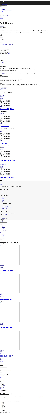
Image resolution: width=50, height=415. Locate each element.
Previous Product (2, 17)
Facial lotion (4, 143)
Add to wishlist (2, 26)
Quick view (1, 97)
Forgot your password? (7, 370)
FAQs (2, 192)
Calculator (1, 385)
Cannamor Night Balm (7, 109)
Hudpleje (9, 53)
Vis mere (1, 359)
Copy (8, 49)
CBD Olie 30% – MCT (7, 271)
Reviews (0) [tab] (3, 63)
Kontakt (3, 191)
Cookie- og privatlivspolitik (5, 206)
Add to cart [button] (1, 98)
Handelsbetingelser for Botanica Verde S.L (7, 207)
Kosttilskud (3, 200)
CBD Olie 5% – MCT (6, 356)
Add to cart (1, 391)
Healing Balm (4, 126)
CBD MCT (3, 198)
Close (0, 232)
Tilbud (2, 201)
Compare (1, 38)
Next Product (1, 18)
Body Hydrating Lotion (7, 160)
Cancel (3, 383)
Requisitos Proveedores (4, 208)
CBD (18, 67)
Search (1, 6)
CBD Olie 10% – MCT (6, 327)
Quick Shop (1, 115)
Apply (1, 387)
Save (0, 383)
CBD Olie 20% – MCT (6, 299)
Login (0, 16)
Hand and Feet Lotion (7, 177)
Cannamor (3, 73)
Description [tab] (3, 62)
